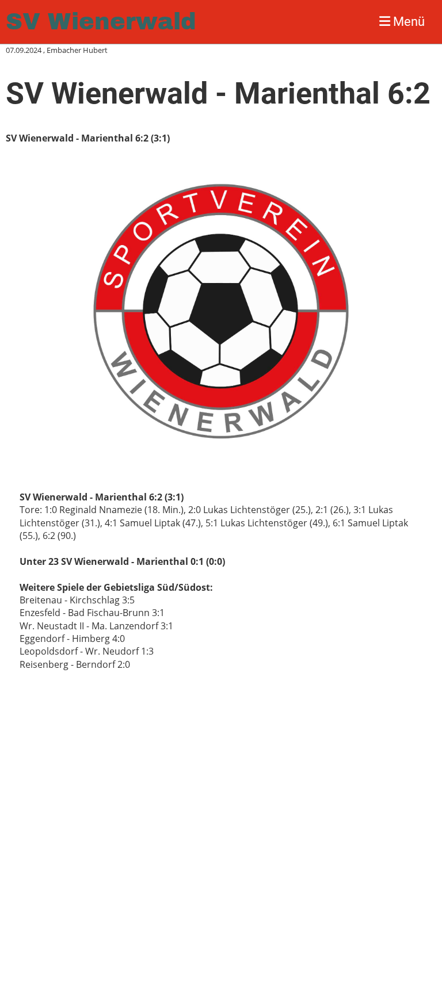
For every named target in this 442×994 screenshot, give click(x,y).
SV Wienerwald (101, 21)
